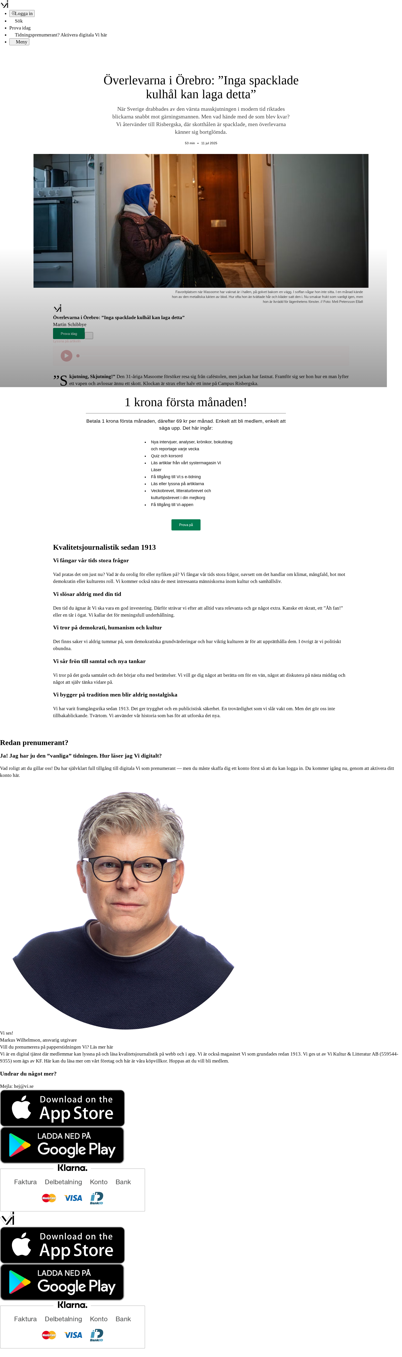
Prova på (186, 525)
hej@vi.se (24, 1086)
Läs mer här (101, 1047)
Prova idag (20, 28)
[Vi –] (4, 6)
